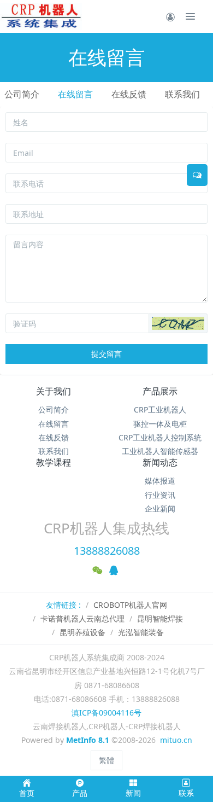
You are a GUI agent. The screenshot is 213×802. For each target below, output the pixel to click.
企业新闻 (160, 508)
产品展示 (160, 391)
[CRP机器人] (41, 16)
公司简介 (21, 94)
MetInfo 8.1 (87, 740)
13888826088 (107, 550)
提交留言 (106, 353)
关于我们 (53, 391)
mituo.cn (176, 740)
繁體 (106, 760)
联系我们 (182, 94)
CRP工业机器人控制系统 (160, 437)
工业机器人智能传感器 (160, 451)
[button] (178, 323)
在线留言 (75, 94)
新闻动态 (160, 462)
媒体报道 (160, 480)
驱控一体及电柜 (160, 424)
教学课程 (53, 462)
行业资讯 (160, 495)
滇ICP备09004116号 (106, 712)
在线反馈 (128, 94)
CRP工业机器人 (160, 409)
